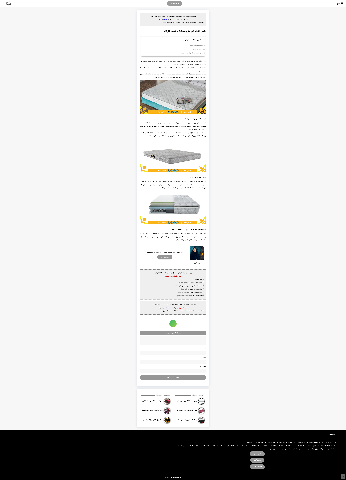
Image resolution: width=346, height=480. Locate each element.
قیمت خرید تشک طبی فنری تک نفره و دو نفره (193, 53)
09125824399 (183, 283)
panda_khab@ (182, 292)
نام (205, 348)
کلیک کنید (178, 286)
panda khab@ (185, 289)
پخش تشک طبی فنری (199, 49)
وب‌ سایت (203, 366)
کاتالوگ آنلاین (257, 460)
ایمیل (204, 357)
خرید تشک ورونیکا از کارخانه (197, 45)
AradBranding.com (176, 477)
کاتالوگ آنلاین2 (257, 467)
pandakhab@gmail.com (184, 296)
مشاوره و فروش (174, 3)
